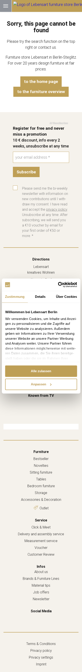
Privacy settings (41, 657)
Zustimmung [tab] (14, 296)
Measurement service (41, 541)
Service (41, 520)
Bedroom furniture (41, 486)
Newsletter (41, 599)
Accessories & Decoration (41, 500)
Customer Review (41, 554)
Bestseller (41, 459)
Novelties (41, 466)
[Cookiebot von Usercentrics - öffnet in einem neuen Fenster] (58, 284)
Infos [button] (41, 566)
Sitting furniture (41, 472)
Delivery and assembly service (41, 534)
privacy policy (56, 209)
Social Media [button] (41, 611)
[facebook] (36, 618)
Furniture (41, 452)
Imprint (41, 664)
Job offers (41, 592)
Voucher (41, 548)
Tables (41, 479)
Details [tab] (40, 296)
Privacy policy (41, 651)
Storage (41, 493)
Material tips (41, 585)
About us (41, 572)
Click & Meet (41, 527)
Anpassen (38, 384)
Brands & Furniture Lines (41, 579)
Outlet (44, 508)
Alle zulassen (41, 371)
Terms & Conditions (41, 644)
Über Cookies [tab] (66, 296)
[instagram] (45, 618)
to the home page (41, 81)
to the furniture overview (41, 91)
